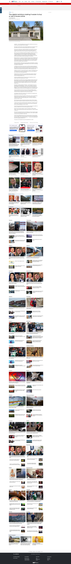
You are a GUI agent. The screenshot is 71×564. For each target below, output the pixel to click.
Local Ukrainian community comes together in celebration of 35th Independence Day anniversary (37, 341)
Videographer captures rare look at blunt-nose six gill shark (14, 173)
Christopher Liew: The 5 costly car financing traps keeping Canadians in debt (14, 156)
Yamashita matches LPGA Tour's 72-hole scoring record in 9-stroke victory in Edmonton (38, 292)
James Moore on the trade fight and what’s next (26, 156)
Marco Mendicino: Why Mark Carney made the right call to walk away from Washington (14, 203)
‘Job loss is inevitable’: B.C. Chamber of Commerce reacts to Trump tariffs (33, 232)
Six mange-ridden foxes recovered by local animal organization (33, 382)
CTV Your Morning (38, 1)
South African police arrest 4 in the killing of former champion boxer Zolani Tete (16, 501)
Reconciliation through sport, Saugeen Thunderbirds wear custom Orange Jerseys (20, 390)
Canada (26, 1)
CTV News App (30, 551)
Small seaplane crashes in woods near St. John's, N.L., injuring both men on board (20, 316)
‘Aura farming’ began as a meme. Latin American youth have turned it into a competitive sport (34, 501)
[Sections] (9, 1)
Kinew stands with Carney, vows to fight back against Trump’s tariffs (34, 308)
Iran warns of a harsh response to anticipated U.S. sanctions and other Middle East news (33, 432)
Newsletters (39, 551)
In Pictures (32, 1)
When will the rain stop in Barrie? (37, 389)
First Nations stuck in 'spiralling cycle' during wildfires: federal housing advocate (20, 436)
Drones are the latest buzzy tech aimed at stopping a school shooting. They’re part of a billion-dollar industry (34, 523)
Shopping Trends (44, 1)
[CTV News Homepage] (14, 1)
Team (41, 551)
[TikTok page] (15, 554)
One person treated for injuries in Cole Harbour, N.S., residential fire (16, 308)
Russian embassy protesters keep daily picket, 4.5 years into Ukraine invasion (17, 432)
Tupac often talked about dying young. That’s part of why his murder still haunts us (35, 479)
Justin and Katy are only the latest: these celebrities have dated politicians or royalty (26, 215)
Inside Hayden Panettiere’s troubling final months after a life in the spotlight (37, 544)
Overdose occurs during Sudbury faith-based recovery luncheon (38, 360)
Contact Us (34, 551)
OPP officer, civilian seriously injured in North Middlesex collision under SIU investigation (17, 382)
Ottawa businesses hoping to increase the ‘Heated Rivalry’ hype (26, 189)
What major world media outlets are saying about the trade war (37, 156)
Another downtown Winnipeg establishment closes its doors (37, 311)
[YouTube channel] (16, 554)
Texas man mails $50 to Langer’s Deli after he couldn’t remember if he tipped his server (26, 203)
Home (20, 1)
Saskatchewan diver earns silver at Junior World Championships (19, 360)
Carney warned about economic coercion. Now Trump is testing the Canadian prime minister (37, 287)
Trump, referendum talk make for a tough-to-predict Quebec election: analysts (16, 283)
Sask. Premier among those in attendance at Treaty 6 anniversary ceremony (37, 190)
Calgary (10, 12)
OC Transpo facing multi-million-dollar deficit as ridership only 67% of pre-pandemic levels (33, 257)
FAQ (36, 551)
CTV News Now (50, 1)
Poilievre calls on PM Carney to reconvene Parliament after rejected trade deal (37, 174)
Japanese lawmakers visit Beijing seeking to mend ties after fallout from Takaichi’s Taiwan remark (38, 436)
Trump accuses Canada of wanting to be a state (26, 173)
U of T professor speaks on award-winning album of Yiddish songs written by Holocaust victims (37, 203)
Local (22, 1)
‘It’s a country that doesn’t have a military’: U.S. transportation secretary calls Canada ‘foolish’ (14, 190)
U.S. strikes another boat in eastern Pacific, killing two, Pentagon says (37, 440)
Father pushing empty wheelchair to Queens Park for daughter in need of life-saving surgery (34, 333)
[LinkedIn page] (18, 554)
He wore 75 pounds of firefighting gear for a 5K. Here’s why (20, 311)
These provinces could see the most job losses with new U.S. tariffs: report (26, 144)
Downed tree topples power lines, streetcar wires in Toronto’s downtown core (20, 236)
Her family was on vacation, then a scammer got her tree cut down (37, 144)
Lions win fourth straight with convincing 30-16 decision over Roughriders (17, 333)
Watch (29, 1)
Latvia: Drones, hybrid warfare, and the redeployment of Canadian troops (14, 544)
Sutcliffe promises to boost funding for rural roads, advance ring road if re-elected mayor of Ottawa (38, 261)
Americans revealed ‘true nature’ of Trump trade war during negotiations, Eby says (37, 415)
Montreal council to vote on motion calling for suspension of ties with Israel (20, 286)
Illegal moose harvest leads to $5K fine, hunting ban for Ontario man (34, 357)
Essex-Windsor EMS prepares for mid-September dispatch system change (16, 407)
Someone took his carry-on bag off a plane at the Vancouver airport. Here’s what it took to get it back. (26, 544)
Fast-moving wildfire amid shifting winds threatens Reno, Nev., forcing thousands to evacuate (16, 523)
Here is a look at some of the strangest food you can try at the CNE (14, 215)
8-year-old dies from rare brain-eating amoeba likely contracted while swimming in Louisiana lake (17, 479)
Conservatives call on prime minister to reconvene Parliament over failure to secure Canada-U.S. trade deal (16, 258)
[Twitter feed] (13, 554)
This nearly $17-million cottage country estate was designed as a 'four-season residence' (37, 215)
